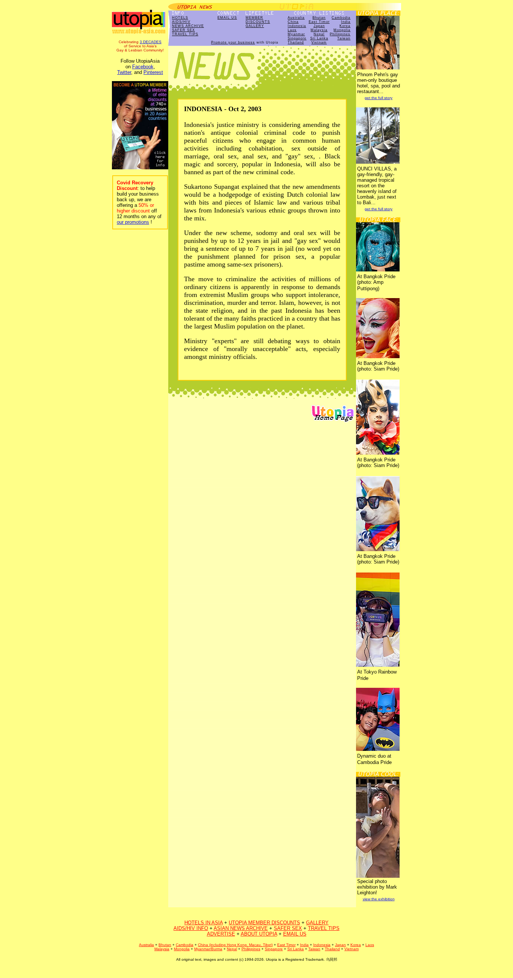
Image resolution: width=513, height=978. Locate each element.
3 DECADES (150, 42)
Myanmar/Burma (208, 949)
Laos (292, 30)
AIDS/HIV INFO (191, 928)
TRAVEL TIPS (185, 34)
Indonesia (297, 26)
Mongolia (341, 30)
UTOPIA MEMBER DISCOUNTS (264, 922)
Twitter (124, 72)
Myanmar (296, 34)
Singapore (297, 38)
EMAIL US (227, 18)
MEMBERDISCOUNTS (258, 20)
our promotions (133, 222)
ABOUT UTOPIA (259, 934)
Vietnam (319, 42)
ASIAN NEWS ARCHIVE (241, 928)
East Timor (319, 22)
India (345, 22)
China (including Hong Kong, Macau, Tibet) (235, 945)
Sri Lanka (319, 38)
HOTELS (180, 18)
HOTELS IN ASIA (203, 922)
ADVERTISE (221, 934)
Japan (319, 26)
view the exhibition (379, 899)
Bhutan (319, 18)
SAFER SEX (183, 30)
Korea (344, 26)
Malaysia (319, 30)
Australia (296, 18)
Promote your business (233, 42)
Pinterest (153, 72)
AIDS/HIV (181, 22)
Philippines (340, 34)
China (293, 22)
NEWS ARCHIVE (188, 26)
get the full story (378, 98)
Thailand (296, 42)
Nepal (319, 34)
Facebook (143, 66)
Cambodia (341, 18)
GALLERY (255, 26)
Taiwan (343, 38)
